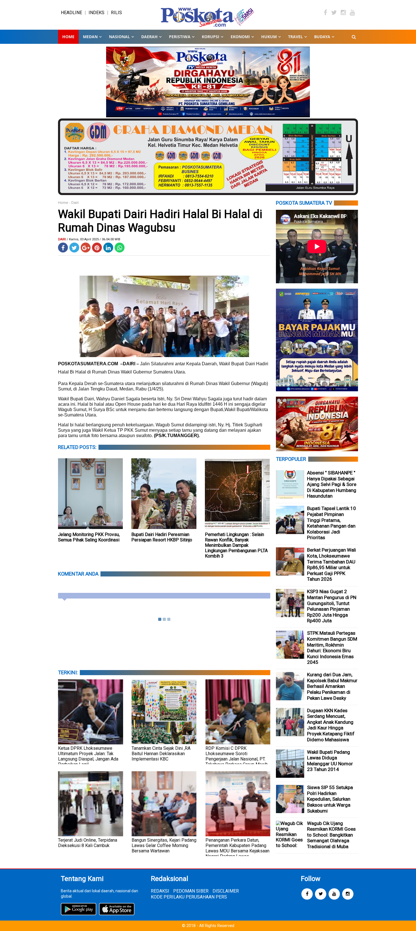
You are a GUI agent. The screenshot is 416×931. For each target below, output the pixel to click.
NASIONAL (119, 36)
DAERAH (149, 36)
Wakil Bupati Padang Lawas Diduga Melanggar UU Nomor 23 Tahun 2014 (330, 760)
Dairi (75, 202)
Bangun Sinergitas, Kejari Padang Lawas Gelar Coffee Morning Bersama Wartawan (164, 845)
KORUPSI (210, 36)
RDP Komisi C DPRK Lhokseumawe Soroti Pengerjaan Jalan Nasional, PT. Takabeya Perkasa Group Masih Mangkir (236, 759)
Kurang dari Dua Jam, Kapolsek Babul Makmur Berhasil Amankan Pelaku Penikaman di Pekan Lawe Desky (332, 686)
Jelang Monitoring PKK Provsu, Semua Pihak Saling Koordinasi (89, 537)
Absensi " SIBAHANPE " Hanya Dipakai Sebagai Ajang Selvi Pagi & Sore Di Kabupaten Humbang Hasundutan (331, 484)
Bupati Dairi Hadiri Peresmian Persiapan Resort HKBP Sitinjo (161, 537)
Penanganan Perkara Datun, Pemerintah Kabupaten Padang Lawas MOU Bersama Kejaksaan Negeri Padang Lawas (237, 848)
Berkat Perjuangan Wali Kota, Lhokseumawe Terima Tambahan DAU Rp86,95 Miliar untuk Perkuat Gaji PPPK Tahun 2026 (331, 564)
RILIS (116, 12)
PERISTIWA (179, 36)
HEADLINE (71, 12)
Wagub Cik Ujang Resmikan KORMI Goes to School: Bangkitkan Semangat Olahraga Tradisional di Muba (331, 834)
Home (68, 36)
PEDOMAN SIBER (191, 891)
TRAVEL (295, 36)
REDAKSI (160, 891)
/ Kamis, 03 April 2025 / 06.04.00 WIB (93, 239)
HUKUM (269, 36)
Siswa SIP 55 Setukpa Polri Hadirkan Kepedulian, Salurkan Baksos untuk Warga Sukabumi (330, 799)
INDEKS (96, 12)
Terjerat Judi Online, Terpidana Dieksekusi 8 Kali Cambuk (87, 842)
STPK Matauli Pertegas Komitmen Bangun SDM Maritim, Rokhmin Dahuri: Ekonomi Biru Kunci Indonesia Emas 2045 (332, 647)
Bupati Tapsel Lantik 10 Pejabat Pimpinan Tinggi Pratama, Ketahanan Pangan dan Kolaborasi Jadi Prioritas (331, 523)
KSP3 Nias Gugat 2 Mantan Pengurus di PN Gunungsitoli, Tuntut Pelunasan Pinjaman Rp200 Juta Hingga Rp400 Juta (331, 606)
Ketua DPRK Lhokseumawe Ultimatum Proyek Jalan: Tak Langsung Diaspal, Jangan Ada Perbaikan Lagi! (88, 756)
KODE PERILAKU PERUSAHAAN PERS (189, 897)
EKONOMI (240, 36)
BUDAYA (322, 36)
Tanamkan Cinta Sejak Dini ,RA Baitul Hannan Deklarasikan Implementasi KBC (161, 754)
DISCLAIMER (226, 891)
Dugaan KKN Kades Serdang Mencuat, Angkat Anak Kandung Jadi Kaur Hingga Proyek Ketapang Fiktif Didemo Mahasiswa (331, 725)
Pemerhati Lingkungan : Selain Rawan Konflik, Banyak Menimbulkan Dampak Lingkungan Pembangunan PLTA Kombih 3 (236, 545)
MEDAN (90, 36)
